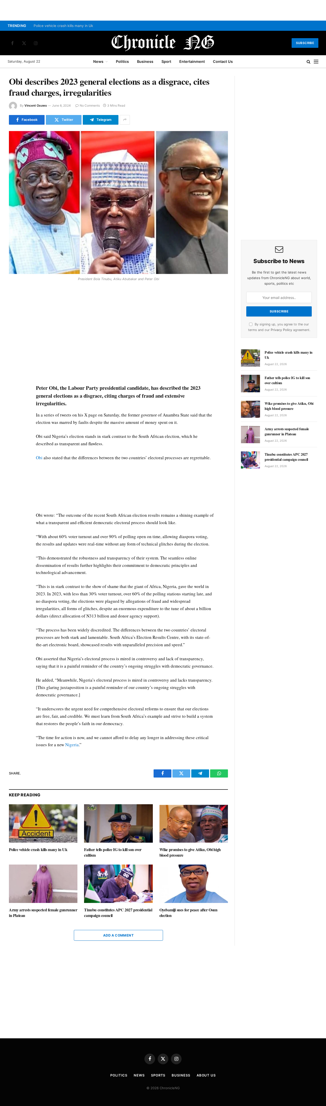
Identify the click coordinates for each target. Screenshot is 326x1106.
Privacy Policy (281, 330)
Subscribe (305, 43)
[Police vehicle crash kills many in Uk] (43, 823)
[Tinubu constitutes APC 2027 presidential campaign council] (118, 884)
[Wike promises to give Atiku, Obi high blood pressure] (193, 823)
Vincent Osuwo (35, 105)
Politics (122, 61)
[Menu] (316, 61)
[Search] (308, 61)
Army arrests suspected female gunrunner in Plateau (43, 912)
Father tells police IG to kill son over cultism (112, 852)
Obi (39, 458)
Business (145, 61)
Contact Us (223, 61)
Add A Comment (118, 935)
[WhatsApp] (14, 320)
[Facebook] (14, 296)
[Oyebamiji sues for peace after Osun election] (193, 884)
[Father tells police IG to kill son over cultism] (118, 823)
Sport (166, 61)
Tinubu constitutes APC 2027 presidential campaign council (118, 912)
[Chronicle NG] (163, 43)
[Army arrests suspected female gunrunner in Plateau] (43, 884)
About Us (206, 1075)
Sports (158, 1075)
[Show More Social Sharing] (125, 120)
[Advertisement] (125, 333)
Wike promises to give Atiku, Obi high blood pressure (190, 852)
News (98, 61)
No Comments (90, 105)
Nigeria (72, 745)
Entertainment (192, 61)
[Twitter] (14, 308)
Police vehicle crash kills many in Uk (63, 26)
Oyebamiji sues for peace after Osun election (188, 912)
